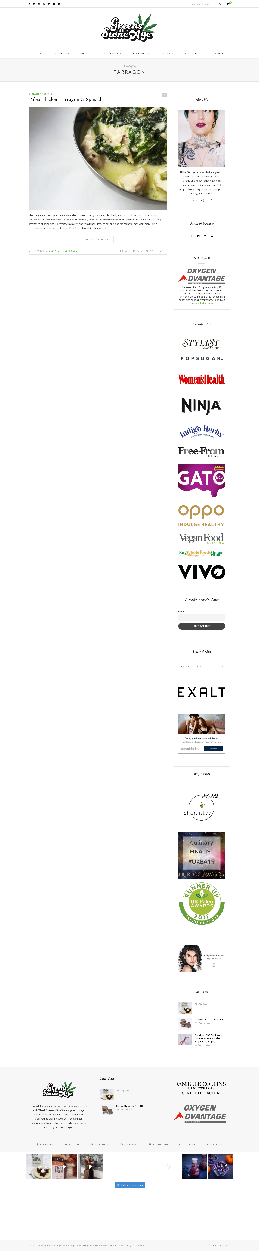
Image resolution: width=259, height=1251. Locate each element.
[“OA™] (201, 283)
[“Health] (201, 878)
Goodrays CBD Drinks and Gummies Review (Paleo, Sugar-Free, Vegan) (209, 1038)
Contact (217, 53)
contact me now (204, 303)
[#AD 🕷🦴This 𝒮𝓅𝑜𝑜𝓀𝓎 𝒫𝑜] (220, 1166)
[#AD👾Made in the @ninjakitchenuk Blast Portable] (194, 1166)
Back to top (219, 1245)
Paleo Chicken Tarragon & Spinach (66, 99)
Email (181, 611)
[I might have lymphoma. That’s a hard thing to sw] (168, 1166)
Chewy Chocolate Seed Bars (210, 1019)
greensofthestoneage (64, 251)
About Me (192, 53)
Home (40, 53)
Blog (85, 53)
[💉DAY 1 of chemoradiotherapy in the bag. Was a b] (116, 1166)
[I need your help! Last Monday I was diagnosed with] (142, 1166)
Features (140, 53)
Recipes (60, 53)
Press (166, 53)
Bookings (111, 53)
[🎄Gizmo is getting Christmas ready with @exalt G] (64, 1166)
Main (35, 94)
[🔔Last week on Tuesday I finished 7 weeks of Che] (90, 1166)
